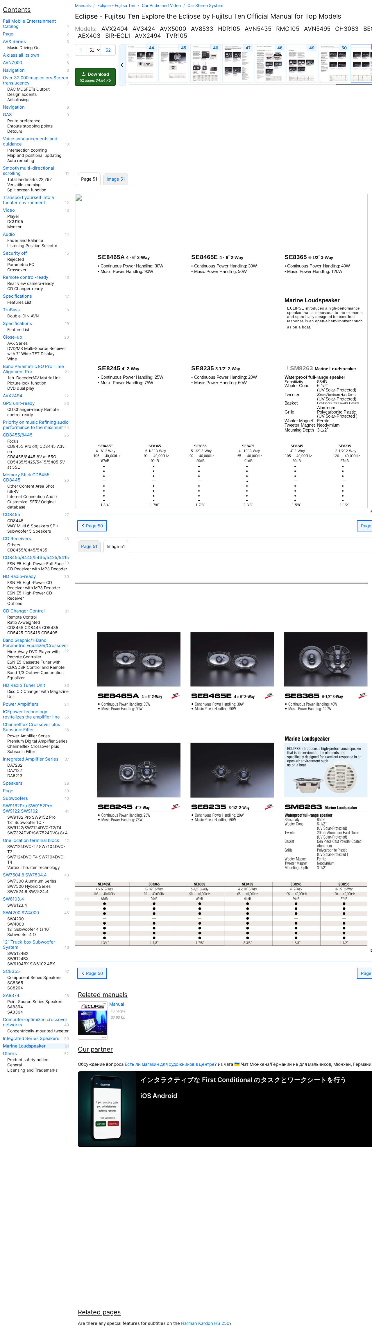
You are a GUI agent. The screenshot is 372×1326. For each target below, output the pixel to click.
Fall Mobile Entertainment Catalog (29, 24)
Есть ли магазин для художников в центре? (171, 1064)
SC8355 (11, 971)
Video (9, 210)
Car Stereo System (205, 5)
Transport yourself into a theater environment (28, 200)
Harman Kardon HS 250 (205, 1323)
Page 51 (89, 546)
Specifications (17, 296)
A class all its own (21, 55)
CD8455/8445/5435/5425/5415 (36, 557)
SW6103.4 (13, 899)
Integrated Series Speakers (31, 1038)
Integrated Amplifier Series (30, 759)
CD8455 (11, 514)
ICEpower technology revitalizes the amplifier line (31, 714)
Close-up (12, 337)
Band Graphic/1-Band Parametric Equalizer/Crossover (35, 643)
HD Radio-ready (19, 576)
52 (108, 50)
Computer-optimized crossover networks (35, 1022)
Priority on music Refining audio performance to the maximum (36, 425)
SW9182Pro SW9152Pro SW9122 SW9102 (27, 808)
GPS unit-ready (19, 403)
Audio (9, 234)
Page (8, 34)
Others (10, 1053)
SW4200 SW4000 (21, 912)
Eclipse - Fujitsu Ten (116, 5)
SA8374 (11, 995)
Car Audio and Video (162, 5)
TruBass (11, 309)
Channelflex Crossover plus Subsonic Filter (31, 727)
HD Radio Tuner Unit (24, 685)
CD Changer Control (24, 611)
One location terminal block (31, 840)
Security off (15, 253)
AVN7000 (12, 62)
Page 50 (94, 526)
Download (95, 76)
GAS (7, 114)
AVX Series (14, 41)
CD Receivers (17, 538)
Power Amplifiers (20, 704)
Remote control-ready (25, 277)
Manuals (83, 5)
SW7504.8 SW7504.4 (25, 875)
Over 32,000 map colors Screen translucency (35, 80)
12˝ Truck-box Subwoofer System (29, 944)
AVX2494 (12, 395)
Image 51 (116, 179)
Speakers (12, 783)
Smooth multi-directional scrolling (28, 171)
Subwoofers (15, 798)
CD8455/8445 (18, 435)
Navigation (14, 70)
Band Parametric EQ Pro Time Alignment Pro (33, 369)
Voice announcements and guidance (30, 141)
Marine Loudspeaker (24, 1046)
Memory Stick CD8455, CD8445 (27, 477)
